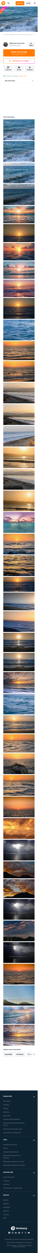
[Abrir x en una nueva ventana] (25, 1234)
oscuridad (8, 1053)
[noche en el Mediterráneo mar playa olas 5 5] (18, 499)
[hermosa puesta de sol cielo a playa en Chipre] (18, 641)
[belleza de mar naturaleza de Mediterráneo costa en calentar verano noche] (18, 370)
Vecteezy (6, 1104)
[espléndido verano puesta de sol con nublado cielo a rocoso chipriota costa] (18, 762)
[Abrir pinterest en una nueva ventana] (18, 1234)
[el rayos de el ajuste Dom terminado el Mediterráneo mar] (18, 543)
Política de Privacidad (24, 1247)
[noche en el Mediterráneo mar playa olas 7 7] (18, 413)
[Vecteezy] (3, 3)
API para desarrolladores (11, 1118)
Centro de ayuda (8, 1178)
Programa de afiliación (11, 1151)
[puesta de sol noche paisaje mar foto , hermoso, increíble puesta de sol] (18, 681)
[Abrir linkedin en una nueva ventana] (15, 1234)
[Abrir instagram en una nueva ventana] (12, 1234)
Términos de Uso (11, 1247)
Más (4, 1219)
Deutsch (6, 1212)
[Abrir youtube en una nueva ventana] (28, 1234)
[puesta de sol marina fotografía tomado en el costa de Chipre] (18, 784)
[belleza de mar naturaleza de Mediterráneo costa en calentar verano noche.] (18, 349)
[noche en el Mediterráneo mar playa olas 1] (18, 392)
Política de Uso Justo (18, 1248)
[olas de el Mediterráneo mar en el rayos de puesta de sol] (18, 128)
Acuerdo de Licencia (10, 1144)
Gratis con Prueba (19, 53)
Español (6, 1205)
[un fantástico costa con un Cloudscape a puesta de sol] (18, 806)
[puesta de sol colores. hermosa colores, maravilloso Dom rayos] (18, 564)
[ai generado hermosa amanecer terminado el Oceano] (18, 213)
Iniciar (28, 3)
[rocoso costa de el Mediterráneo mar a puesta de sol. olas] (18, 329)
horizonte (19, 1053)
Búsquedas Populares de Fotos (13, 1160)
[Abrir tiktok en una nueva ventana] (21, 1234)
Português (6, 1209)
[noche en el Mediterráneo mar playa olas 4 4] (18, 478)
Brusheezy (6, 1100)
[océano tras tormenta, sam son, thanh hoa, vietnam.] (18, 849)
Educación (6, 1115)
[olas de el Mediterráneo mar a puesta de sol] (18, 193)
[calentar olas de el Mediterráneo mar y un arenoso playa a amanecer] (18, 232)
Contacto (6, 1182)
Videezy (5, 1107)
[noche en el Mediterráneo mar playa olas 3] (18, 435)
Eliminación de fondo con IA (12, 1128)
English (5, 1201)
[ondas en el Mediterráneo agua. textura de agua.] (18, 703)
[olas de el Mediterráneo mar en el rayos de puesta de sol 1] (18, 172)
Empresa (6, 1111)
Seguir (31, 45)
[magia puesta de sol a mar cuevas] (18, 973)
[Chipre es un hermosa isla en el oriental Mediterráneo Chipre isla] (18, 307)
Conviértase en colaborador (12, 1189)
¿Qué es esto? (23, 76)
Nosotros (6, 1186)
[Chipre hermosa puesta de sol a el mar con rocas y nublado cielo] (18, 600)
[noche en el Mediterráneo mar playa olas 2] (18, 456)
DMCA (5, 1147)
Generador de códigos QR (12, 1132)
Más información (10, 80)
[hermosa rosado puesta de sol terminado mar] (18, 583)
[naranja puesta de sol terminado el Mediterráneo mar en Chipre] (18, 661)
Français (6, 1216)
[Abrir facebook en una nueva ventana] (8, 1234)
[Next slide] (30, 1053)
